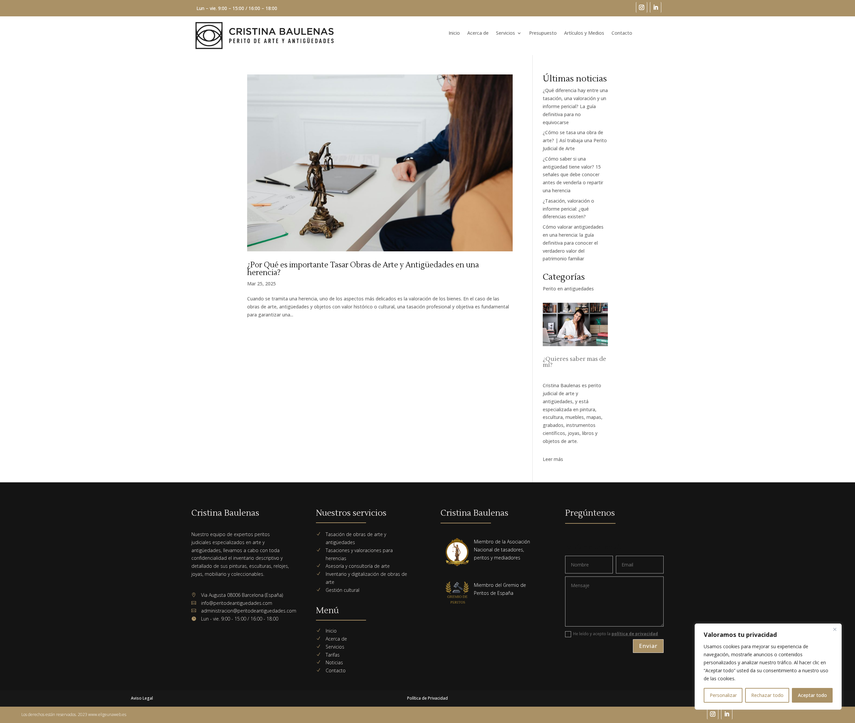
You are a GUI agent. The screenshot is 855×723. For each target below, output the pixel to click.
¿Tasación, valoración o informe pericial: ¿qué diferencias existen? (568, 209)
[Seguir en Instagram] (641, 7)
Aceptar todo (812, 695)
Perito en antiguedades (568, 288)
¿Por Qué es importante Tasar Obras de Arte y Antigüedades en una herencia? (363, 268)
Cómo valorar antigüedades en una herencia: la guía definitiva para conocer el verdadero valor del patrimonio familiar (573, 243)
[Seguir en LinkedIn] (655, 7)
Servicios (505, 33)
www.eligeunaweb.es (107, 714)
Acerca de (478, 33)
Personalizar (723, 695)
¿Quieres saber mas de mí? (574, 362)
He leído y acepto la (615, 634)
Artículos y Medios (584, 33)
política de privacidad (635, 634)
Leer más (553, 459)
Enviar (648, 646)
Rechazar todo (767, 695)
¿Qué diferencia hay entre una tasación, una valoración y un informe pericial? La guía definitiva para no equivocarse (575, 106)
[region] (768, 667)
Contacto (622, 33)
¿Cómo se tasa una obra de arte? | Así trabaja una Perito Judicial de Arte (575, 140)
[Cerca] (835, 629)
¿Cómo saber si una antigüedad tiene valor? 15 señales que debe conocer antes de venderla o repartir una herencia (573, 175)
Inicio (454, 33)
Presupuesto (543, 33)
